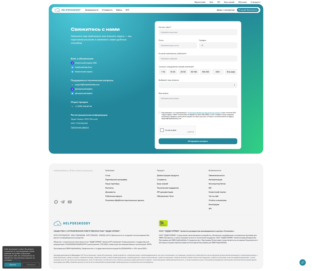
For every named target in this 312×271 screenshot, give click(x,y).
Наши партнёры (112, 183)
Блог (211, 2)
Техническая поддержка (168, 188)
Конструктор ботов (217, 183)
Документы (110, 192)
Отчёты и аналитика (217, 200)
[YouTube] (69, 202)
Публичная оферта (113, 196)
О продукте (255, 2)
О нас (107, 175)
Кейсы (119, 10)
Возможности (91, 10)
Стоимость (107, 10)
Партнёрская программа (116, 179)
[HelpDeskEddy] (67, 10)
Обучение (242, 2)
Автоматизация (215, 179)
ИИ (210, 188)
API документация (165, 192)
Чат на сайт (214, 196)
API (218, 2)
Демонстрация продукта (168, 175)
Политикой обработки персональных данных (204, 113)
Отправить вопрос (198, 141)
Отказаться (31, 265)
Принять (12, 265)
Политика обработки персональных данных (124, 200)
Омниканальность (217, 175)
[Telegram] (62, 202)
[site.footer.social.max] (56, 202)
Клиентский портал (217, 192)
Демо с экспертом (225, 10)
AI (126, 10)
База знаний (229, 2)
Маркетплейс (200, 2)
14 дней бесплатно (247, 10)
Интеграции (214, 204)
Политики (16, 260)
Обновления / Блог (165, 196)
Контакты (109, 188)
